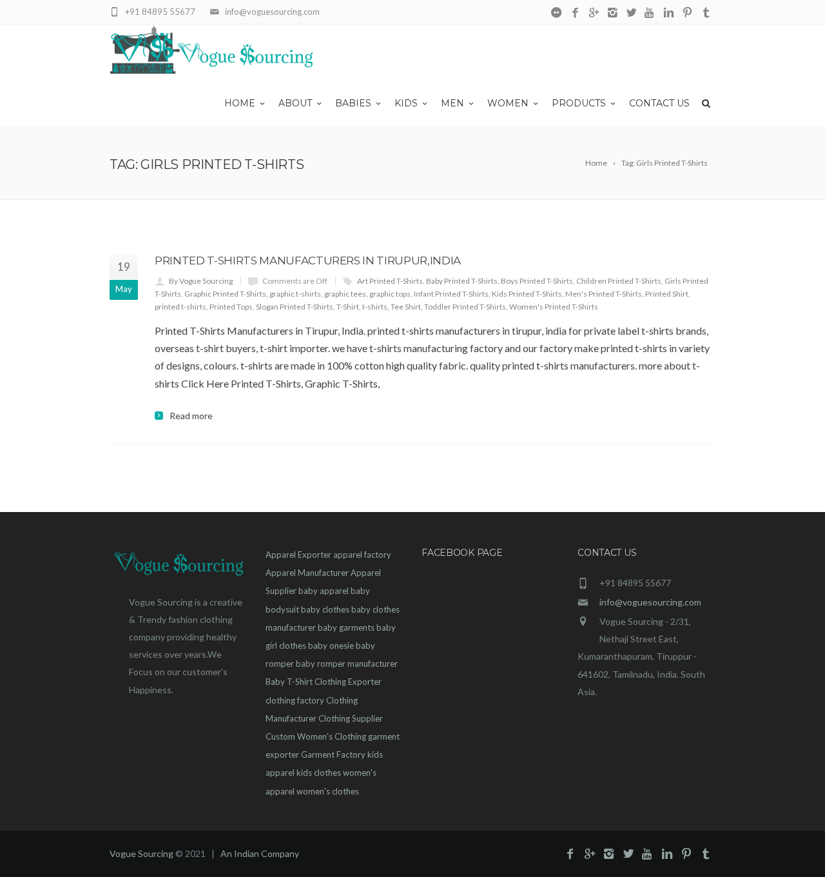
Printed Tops (231, 306)
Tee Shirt (406, 306)
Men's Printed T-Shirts (603, 294)
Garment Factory (333, 754)
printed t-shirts (180, 306)
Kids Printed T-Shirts (527, 294)
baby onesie (331, 645)
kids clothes (318, 772)
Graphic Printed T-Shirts (225, 294)
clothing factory (295, 700)
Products (579, 103)
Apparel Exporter (298, 554)
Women (508, 103)
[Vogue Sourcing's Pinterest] (687, 13)
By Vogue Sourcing (201, 281)
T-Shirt (347, 306)
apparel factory (362, 554)
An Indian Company (259, 853)
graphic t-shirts (295, 294)
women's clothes (327, 791)
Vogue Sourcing (141, 853)
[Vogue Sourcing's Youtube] (650, 13)
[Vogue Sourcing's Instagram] (612, 13)
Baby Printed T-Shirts (462, 281)
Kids (406, 103)
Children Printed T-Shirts (618, 281)
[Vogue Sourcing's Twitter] (631, 13)
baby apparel (323, 591)
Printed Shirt (666, 294)
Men (452, 103)
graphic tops (390, 294)
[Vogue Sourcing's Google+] (594, 13)
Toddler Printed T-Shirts (465, 306)
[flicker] (556, 13)
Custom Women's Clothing (316, 736)
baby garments (346, 627)
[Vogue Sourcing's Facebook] (575, 13)
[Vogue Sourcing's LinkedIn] (668, 13)
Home (239, 103)
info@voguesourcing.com (650, 601)
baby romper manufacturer (347, 663)
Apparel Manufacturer (307, 572)
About (295, 103)
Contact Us (659, 103)
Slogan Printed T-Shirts (294, 306)
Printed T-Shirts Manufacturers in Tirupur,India (308, 260)
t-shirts (374, 306)
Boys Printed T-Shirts (537, 281)
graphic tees (345, 294)
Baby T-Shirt (289, 681)
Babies (353, 103)
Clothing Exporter (348, 681)
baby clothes (325, 609)
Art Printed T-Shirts (390, 281)
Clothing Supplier (350, 718)
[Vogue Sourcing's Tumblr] (706, 13)
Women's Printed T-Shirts (553, 306)
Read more (191, 415)
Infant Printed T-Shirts (451, 294)
